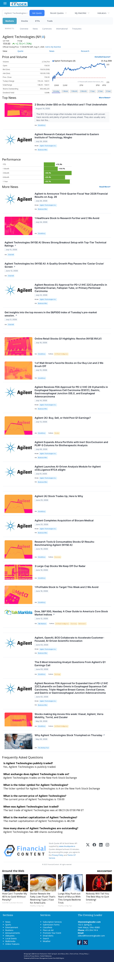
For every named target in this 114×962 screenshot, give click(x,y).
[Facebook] (94, 850)
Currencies (47, 28)
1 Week (65, 91)
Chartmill (11, 254)
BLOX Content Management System (42, 958)
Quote (20, 51)
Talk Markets (42, 623)
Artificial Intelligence (61, 354)
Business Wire (42, 149)
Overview (24, 28)
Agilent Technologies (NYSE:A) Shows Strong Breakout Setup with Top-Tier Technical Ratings (55, 244)
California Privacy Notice (31, 956)
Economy (57, 557)
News (35, 28)
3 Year (100, 91)
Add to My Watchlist (53, 47)
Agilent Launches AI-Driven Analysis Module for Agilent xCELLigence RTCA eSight (68, 468)
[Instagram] (107, 850)
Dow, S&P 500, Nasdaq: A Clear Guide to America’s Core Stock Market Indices (71, 613)
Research (85, 51)
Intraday (56, 91)
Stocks (24, 21)
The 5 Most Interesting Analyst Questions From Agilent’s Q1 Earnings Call (70, 664)
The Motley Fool (43, 748)
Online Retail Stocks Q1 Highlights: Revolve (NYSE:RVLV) (68, 338)
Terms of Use (74, 954)
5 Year (108, 91)
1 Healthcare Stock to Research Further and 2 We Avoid (67, 218)
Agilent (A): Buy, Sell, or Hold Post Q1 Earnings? (63, 417)
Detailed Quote (102, 57)
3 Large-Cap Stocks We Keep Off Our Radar (60, 566)
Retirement (82, 623)
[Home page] (19, 4)
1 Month (74, 91)
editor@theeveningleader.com (91, 935)
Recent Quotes (57, 13)
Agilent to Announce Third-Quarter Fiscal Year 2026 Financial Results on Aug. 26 (71, 195)
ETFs (37, 21)
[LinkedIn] (101, 850)
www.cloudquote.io (67, 846)
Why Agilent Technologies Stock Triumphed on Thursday (70, 735)
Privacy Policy (57, 855)
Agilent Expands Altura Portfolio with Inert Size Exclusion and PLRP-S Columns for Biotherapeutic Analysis (71, 444)
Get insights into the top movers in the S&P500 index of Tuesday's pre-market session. (51, 314)
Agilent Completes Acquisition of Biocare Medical (64, 520)
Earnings (57, 674)
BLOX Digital (60, 958)
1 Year (92, 91)
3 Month (83, 91)
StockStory (41, 125)
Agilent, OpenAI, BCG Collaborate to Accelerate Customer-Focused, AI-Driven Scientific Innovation (69, 639)
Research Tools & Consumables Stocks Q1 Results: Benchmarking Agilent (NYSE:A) (65, 543)
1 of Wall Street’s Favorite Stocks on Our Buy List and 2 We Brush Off (69, 364)
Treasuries (76, 28)
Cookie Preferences (46, 956)
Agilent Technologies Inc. (48, 145)
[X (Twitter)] (88, 850)
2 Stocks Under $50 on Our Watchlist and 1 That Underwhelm (71, 104)
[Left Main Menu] (5, 3)
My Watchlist (80, 13)
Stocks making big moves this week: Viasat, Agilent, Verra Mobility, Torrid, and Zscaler (69, 716)
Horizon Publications (41, 954)
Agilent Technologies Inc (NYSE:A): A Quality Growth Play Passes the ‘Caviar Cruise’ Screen (54, 265)
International (62, 28)
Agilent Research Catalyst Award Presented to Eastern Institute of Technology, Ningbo (67, 136)
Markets (9, 21)
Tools (50, 21)
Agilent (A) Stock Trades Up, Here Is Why (59, 496)
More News (104, 97)
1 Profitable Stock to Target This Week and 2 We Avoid (66, 587)
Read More (104, 186)
